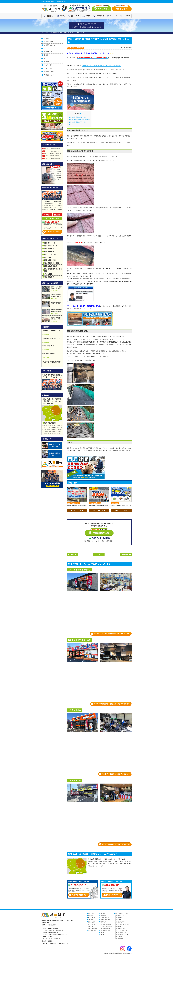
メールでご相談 (53, 232)
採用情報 (90, 920)
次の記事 (73, 554)
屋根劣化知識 (70, 48)
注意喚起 (47, 38)
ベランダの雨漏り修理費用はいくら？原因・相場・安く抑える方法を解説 (52, 151)
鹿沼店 (102, 934)
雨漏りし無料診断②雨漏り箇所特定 (79, 120)
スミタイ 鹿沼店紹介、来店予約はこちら (116, 844)
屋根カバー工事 (50, 243)
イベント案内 (48, 68)
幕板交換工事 (49, 277)
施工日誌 (47, 48)
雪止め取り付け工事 (51, 263)
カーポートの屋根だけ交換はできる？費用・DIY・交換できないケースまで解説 (52, 148)
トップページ (91, 913)
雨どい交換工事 (50, 254)
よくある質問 (126, 16)
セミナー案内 (48, 65)
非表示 (81, 113)
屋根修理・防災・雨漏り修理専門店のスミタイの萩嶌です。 (101, 66)
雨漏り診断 (103, 922)
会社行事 (47, 62)
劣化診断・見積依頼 (105, 924)
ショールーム (113, 16)
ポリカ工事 (48, 274)
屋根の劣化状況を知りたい (54, 454)
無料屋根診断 (100, 16)
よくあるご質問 (92, 930)
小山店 (102, 932)
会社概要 (90, 915)
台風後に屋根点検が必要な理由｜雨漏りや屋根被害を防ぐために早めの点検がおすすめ (52, 156)
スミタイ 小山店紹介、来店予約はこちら (116, 774)
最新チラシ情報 (49, 72)
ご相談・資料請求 (105, 920)
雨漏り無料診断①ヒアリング (77, 117)
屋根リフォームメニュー (75, 16)
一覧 (98, 554)
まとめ (71, 124)
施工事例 (88, 16)
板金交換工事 (49, 251)
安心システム (91, 924)
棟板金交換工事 (120, 922)
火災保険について (49, 45)
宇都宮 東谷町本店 (105, 928)
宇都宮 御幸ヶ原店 (105, 930)
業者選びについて (49, 42)
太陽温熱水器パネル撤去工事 (53, 270)
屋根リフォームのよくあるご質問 (54, 446)
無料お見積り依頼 (100, 532)
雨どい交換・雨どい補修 (122, 924)
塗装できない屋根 (92, 928)
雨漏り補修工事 (50, 260)
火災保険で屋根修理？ (106, 926)
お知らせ (47, 58)
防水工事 (47, 257)
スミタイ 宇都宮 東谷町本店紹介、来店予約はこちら (112, 634)
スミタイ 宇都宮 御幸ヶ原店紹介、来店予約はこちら (112, 704)
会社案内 (62, 16)
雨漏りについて (79, 48)
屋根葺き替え (119, 918)
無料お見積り (102, 8)
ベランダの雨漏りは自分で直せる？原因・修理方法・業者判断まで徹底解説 (52, 153)
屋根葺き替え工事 (50, 246)
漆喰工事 (118, 920)
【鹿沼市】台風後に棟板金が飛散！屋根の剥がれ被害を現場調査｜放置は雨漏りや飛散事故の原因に (52, 158)
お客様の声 (103, 915)
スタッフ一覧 (91, 918)
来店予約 (122, 8)
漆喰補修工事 (49, 248)
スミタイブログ (104, 918)
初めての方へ (91, 926)
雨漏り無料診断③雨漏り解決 (77, 122)
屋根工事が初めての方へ (50, 16)
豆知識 (68, 503)
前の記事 (125, 554)
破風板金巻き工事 (50, 266)
